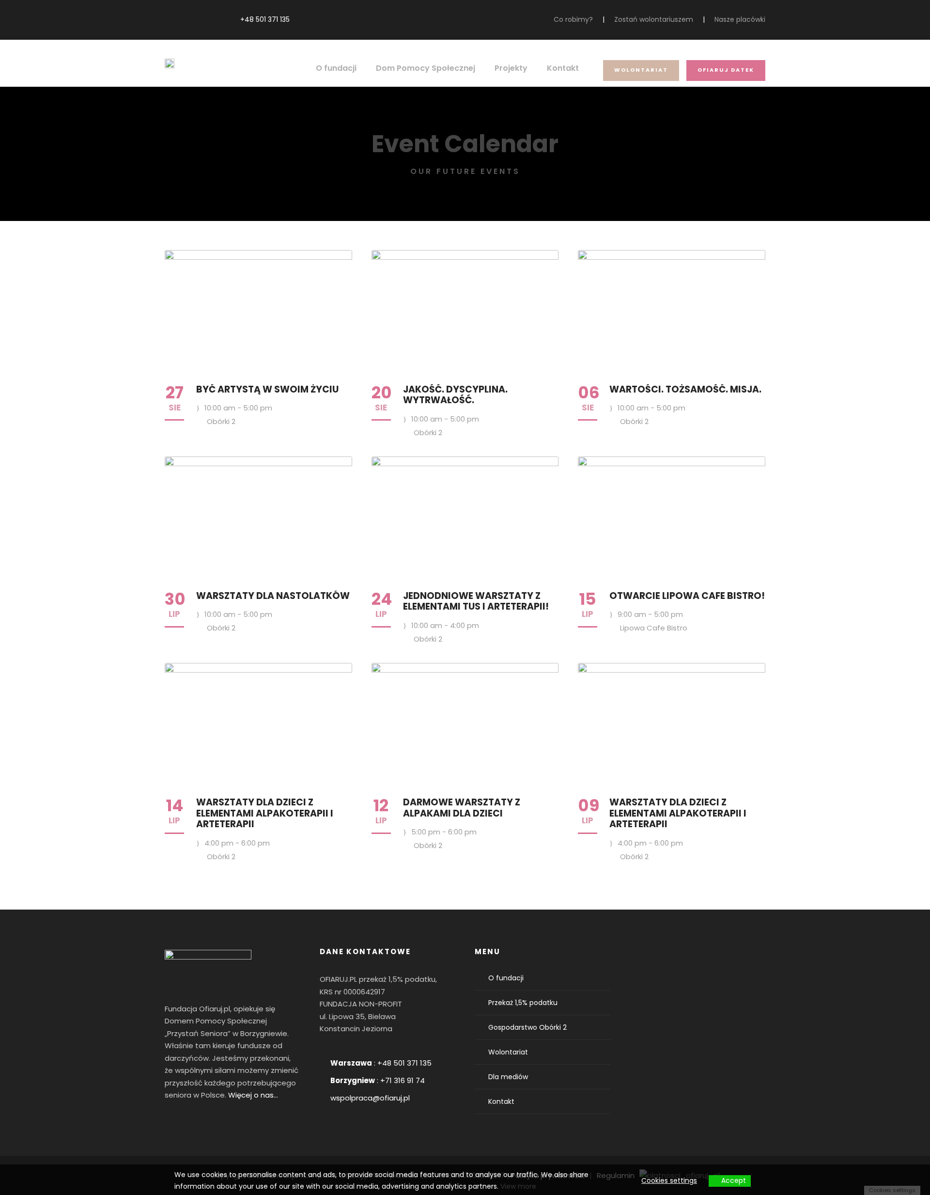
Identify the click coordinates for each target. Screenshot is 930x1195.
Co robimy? (573, 19)
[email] (167, 19)
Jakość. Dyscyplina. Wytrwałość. (455, 395)
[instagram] (212, 19)
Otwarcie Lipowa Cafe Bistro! (687, 595)
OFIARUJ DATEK (726, 70)
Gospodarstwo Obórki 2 (527, 1027)
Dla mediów (508, 1077)
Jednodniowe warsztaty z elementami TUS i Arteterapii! (476, 601)
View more (518, 1186)
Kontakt (563, 68)
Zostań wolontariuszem (653, 19)
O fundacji (336, 68)
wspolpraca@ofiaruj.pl (370, 1098)
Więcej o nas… (253, 1095)
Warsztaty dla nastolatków (273, 595)
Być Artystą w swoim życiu (267, 389)
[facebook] (182, 19)
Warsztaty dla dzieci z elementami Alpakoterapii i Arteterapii (264, 813)
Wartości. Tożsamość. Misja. (685, 389)
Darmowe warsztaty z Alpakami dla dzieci (461, 808)
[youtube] (197, 19)
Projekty (511, 68)
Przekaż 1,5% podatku (523, 1002)
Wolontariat (641, 70)
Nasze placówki (739, 19)
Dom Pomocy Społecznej (425, 68)
